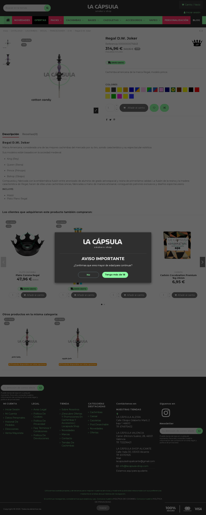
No (88, 274)
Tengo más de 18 (115, 274)
